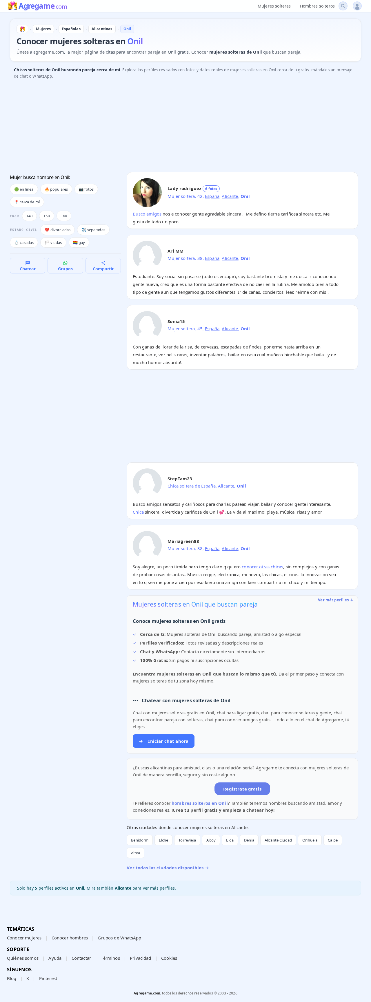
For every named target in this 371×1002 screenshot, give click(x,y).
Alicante (230, 196)
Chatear (28, 268)
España (212, 196)
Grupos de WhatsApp (119, 938)
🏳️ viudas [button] (53, 242)
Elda (230, 840)
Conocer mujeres (24, 938)
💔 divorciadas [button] (57, 229)
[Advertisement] (184, 127)
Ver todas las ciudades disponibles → (168, 867)
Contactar (81, 958)
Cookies (169, 958)
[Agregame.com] (22, 29)
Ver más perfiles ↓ (335, 600)
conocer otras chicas (262, 567)
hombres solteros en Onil (200, 803)
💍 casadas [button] (24, 242)
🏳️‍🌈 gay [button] (79, 242)
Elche (163, 840)
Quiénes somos (23, 958)
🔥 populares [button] (56, 189)
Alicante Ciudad (278, 840)
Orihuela (309, 840)
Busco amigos (147, 214)
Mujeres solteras (274, 6)
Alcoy (211, 840)
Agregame (43, 6)
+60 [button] (64, 215)
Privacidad (140, 958)
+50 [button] (46, 215)
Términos (110, 958)
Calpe (333, 840)
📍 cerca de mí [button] (27, 202)
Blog (12, 978)
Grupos (65, 268)
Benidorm (139, 840)
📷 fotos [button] (86, 189)
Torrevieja (187, 840)
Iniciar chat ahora (163, 741)
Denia (249, 840)
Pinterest (48, 978)
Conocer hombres (70, 938)
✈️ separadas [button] (93, 229)
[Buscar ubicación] (343, 6)
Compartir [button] (103, 268)
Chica (138, 512)
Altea (135, 852)
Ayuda (54, 958)
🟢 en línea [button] (24, 189)
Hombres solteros (317, 6)
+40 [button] (29, 215)
